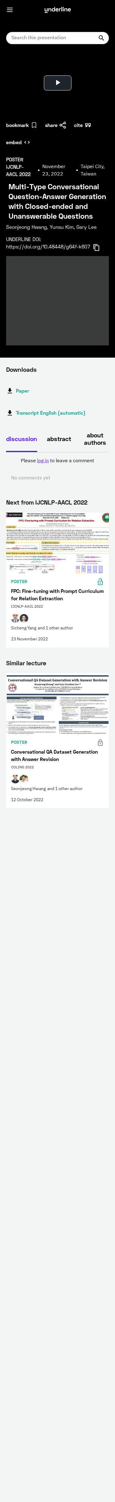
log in (43, 461)
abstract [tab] (59, 438)
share (51, 125)
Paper (22, 391)
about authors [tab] (95, 438)
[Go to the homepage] (57, 10)
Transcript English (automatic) (51, 413)
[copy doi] (100, 247)
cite (78, 125)
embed (14, 142)
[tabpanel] (57, 469)
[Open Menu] (10, 10)
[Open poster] (16, 64)
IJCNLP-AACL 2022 (61, 502)
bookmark (17, 125)
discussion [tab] (21, 438)
